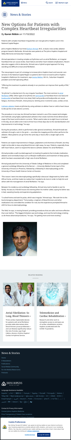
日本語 (52, 396)
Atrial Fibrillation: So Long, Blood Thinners (17, 314)
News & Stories (20, 15)
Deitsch (15, 402)
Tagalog (34, 393)
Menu (24, 3)
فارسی (3, 402)
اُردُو (61, 399)
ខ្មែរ (21, 402)
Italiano (59, 393)
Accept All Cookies (43, 435)
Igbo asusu (30, 396)
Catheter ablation (7, 106)
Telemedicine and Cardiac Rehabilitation (52, 314)
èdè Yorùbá (40, 396)
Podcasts (4, 373)
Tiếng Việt (4, 396)
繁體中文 (19, 393)
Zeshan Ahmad (32, 49)
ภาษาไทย (54, 399)
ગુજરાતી (46, 399)
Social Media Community (10, 367)
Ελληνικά (38, 399)
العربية (16, 399)
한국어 (59, 396)
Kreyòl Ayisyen (6, 399)
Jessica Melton (37, 77)
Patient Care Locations (24, 414)
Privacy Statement (28, 417)
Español (4, 393)
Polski (30, 399)
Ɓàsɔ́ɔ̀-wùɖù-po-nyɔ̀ (17, 396)
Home (3, 358)
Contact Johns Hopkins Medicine (12, 411)
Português (51, 393)
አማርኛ (11, 393)
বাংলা (47, 396)
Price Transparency (8, 414)
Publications (5, 364)
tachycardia (39, 96)
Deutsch (23, 399)
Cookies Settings (30, 435)
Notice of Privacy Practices (10, 417)
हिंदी (9, 402)
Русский (42, 393)
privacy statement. (33, 431)
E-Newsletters (6, 361)
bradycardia (5, 98)
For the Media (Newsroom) (10, 370)
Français (27, 393)
